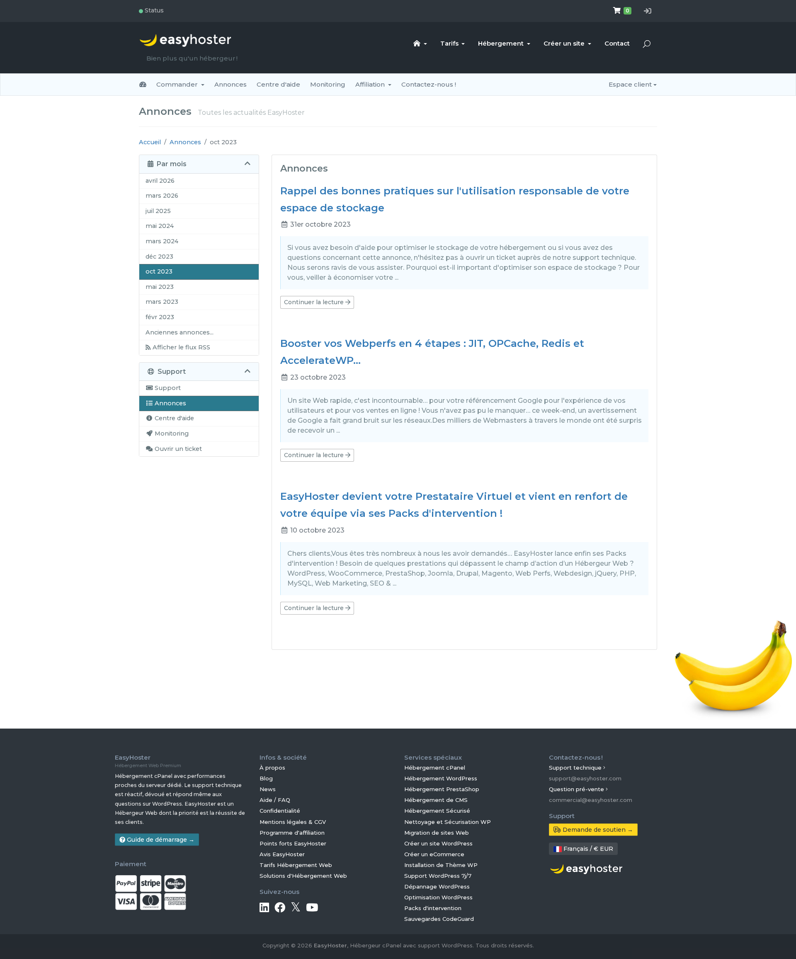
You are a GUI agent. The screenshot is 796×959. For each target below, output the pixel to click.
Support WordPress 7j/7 (437, 875)
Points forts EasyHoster (293, 843)
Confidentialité (280, 810)
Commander (177, 84)
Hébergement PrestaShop (441, 789)
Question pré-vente (577, 789)
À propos (272, 767)
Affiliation (370, 84)
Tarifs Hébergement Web (296, 865)
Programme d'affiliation (292, 832)
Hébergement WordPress (440, 778)
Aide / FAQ (275, 800)
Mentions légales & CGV (293, 822)
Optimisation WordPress (438, 897)
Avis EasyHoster (282, 854)
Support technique (576, 767)
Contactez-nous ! (428, 84)
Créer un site (565, 43)
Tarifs (450, 43)
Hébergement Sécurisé (437, 810)
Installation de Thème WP (441, 865)
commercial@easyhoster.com (590, 800)
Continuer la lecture (314, 302)
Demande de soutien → (597, 829)
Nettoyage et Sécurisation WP (447, 822)
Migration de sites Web (436, 832)
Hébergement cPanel (434, 767)
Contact (617, 43)
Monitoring (327, 84)
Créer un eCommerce (434, 854)
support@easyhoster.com (585, 778)
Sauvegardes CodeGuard (439, 918)
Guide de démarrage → (159, 839)
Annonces (230, 84)
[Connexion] (647, 11)
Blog (266, 778)
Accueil (150, 142)
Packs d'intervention (432, 908)
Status (151, 10)
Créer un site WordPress (438, 843)
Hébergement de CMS (436, 800)
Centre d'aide (278, 84)
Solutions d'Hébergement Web (303, 875)
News (268, 789)
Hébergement (501, 43)
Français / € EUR (587, 848)
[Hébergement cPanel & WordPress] (586, 868)
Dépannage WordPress (437, 886)
